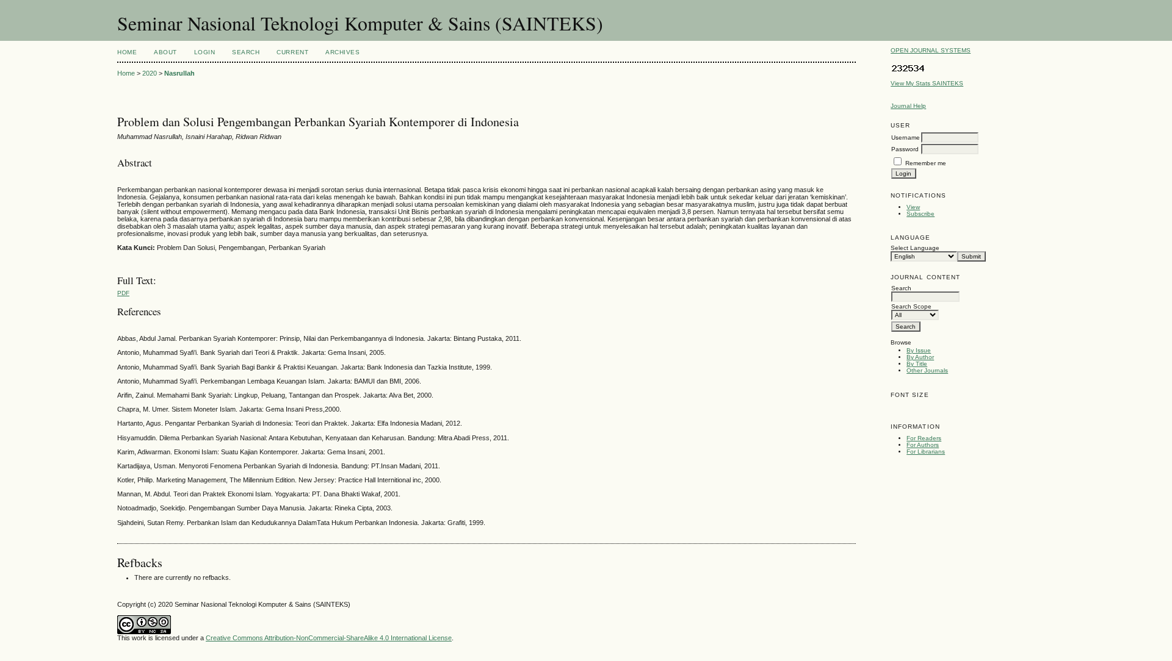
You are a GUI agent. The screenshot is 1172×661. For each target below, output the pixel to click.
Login (204, 52)
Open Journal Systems (931, 50)
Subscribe (920, 213)
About (165, 52)
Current (292, 52)
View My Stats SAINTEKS (927, 83)
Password (905, 149)
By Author (920, 357)
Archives (342, 52)
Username (905, 137)
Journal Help (908, 105)
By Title (916, 363)
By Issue (918, 350)
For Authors (922, 444)
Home (127, 52)
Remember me (925, 163)
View (913, 207)
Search (245, 52)
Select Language (915, 248)
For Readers (923, 438)
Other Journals (927, 370)
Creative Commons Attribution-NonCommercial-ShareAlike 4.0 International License (329, 637)
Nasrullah (179, 73)
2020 (149, 73)
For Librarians (925, 451)
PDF (123, 293)
